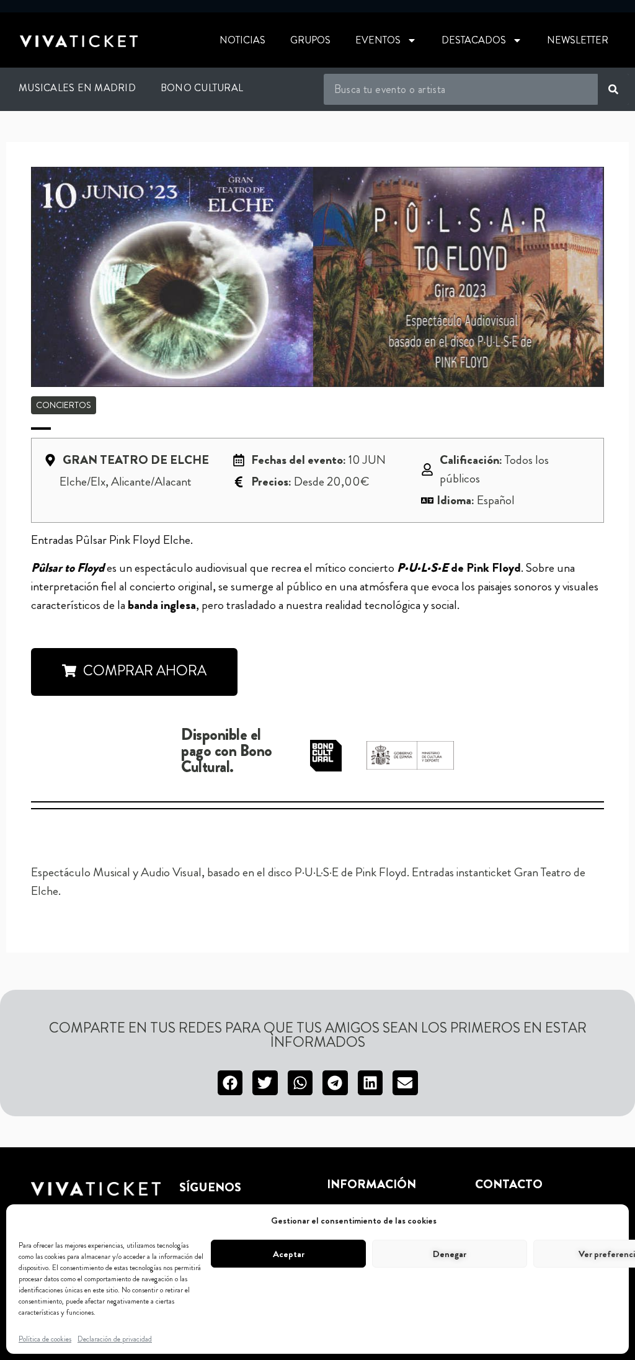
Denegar (449, 1254)
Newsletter (577, 40)
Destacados (474, 40)
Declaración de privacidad (115, 1338)
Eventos (378, 40)
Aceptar (288, 1254)
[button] (134, 672)
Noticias (242, 40)
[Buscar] (613, 89)
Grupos (310, 40)
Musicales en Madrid (77, 88)
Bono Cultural (202, 88)
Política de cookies (45, 1338)
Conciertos (63, 405)
